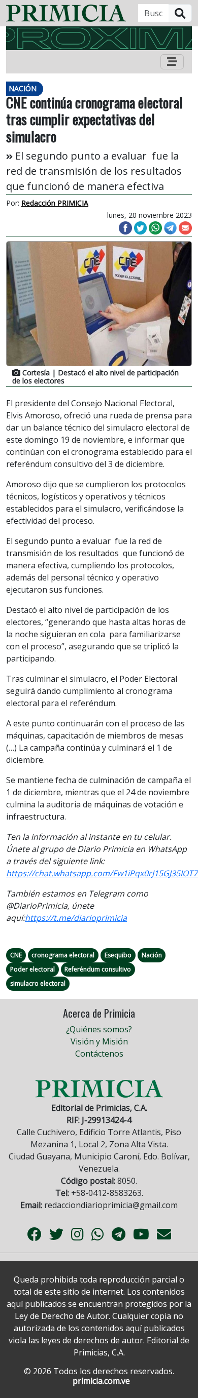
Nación (152, 955)
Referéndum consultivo (97, 969)
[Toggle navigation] (172, 61)
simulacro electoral (37, 983)
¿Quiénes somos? (99, 1029)
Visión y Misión (99, 1041)
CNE (16, 955)
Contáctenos (99, 1053)
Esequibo (118, 955)
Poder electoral (32, 969)
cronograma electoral (62, 955)
